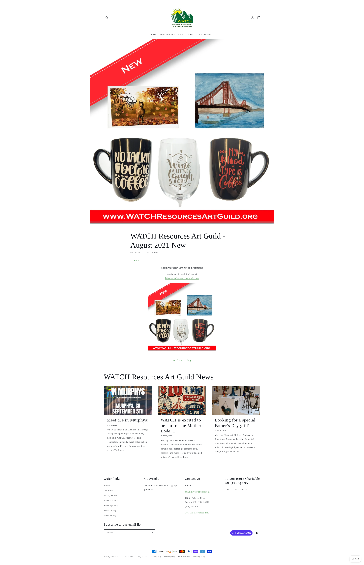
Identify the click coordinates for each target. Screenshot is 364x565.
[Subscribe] (152, 532)
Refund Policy (110, 510)
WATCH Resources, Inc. (197, 512)
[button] (107, 18)
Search (107, 486)
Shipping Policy (111, 505)
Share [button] (136, 260)
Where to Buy (110, 516)
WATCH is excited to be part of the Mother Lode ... (181, 425)
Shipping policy (199, 556)
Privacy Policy (110, 496)
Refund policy (156, 556)
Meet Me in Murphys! (128, 419)
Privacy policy (169, 556)
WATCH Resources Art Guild (121, 557)
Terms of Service (111, 501)
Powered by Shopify (140, 557)
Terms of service (184, 556)
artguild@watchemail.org (197, 492)
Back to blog (184, 360)
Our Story (108, 491)
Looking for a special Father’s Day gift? (235, 422)
